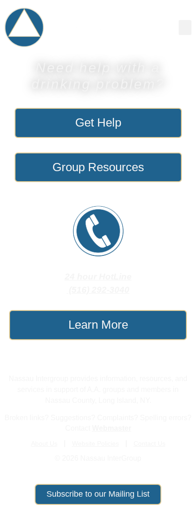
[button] (185, 27)
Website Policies (95, 443)
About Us (44, 443)
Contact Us (149, 443)
